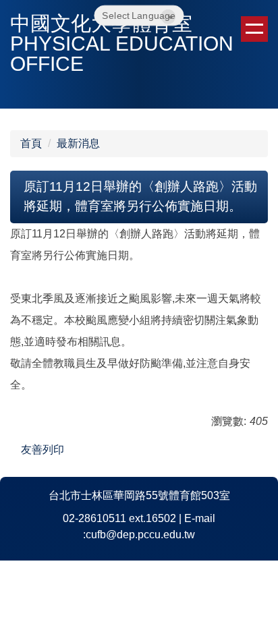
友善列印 (42, 449)
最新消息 (78, 143)
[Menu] (254, 29)
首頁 (31, 143)
